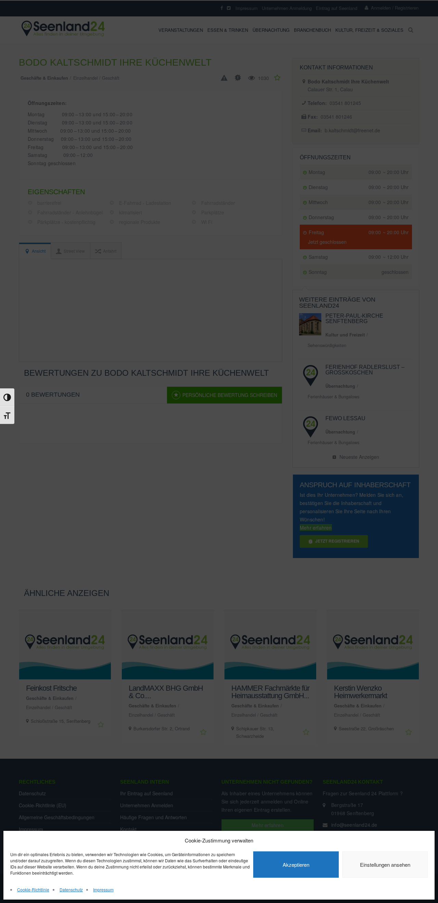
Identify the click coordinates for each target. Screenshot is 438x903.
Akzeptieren (296, 864)
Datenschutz (71, 889)
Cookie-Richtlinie (33, 889)
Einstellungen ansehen (385, 864)
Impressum (103, 889)
